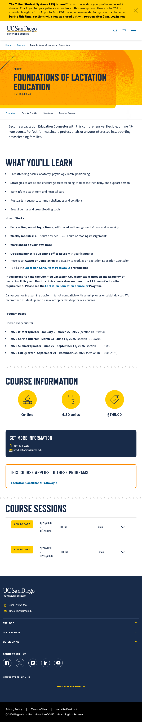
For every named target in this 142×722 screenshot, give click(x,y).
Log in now (117, 16)
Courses (21, 45)
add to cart (22, 549)
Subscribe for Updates (71, 686)
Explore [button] (8, 623)
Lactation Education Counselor (66, 286)
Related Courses (68, 113)
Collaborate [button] (12, 632)
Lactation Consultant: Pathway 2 (34, 483)
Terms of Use (39, 709)
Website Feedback (66, 709)
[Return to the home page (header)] (21, 30)
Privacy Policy (14, 709)
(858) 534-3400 (18, 605)
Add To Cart (22, 524)
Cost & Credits (29, 113)
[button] (71, 527)
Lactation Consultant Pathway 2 (47, 268)
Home (9, 45)
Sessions (48, 113)
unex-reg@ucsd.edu (20, 611)
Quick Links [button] (11, 642)
